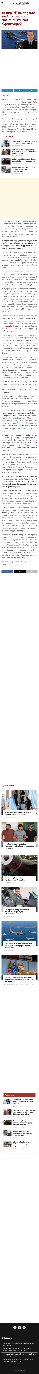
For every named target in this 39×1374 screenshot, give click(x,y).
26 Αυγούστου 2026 (18, 145)
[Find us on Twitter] (19, 1327)
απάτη (35, 443)
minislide (9, 9)
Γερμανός (8, 326)
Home (3, 9)
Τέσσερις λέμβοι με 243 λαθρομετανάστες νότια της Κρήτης (23, 1144)
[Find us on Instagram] (24, 1327)
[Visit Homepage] (21, 3)
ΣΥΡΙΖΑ (20, 415)
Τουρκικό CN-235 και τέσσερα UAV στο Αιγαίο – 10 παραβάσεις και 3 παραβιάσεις (18, 945)
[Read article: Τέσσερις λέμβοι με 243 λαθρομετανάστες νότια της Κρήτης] (8, 1144)
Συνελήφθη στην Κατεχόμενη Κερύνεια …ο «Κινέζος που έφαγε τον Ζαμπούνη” (24, 151)
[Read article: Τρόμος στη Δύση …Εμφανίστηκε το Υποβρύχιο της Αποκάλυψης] (6, 161)
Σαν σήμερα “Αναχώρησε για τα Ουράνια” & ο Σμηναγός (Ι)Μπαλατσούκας (23, 169)
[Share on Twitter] (20, 90)
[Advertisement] (19, 69)
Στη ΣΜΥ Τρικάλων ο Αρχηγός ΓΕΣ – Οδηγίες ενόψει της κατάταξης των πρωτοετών (18, 979)
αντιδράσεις (6, 255)
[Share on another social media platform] (32, 90)
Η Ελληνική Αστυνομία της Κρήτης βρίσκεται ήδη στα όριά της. (24, 142)
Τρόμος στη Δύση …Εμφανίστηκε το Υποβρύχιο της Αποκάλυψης (24, 160)
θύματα (29, 418)
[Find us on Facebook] (14, 1327)
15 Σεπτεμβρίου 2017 (8, 28)
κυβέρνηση (33, 104)
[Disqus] (20, 1015)
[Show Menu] (2, 3)
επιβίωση (17, 367)
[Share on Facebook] (7, 90)
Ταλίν (35, 102)
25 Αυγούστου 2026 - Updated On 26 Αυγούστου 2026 (19, 984)
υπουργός (7, 119)
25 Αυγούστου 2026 (10, 950)
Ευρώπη (21, 110)
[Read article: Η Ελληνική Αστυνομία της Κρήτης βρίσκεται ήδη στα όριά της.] (6, 143)
